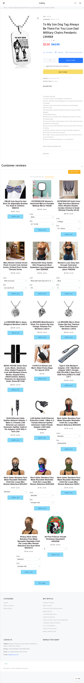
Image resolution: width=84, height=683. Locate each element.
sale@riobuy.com (13, 655)
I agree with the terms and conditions (57, 66)
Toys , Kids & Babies (49, 626)
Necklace (55, 81)
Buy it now (63, 72)
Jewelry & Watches (49, 617)
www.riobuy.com (53, 78)
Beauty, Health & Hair (49, 631)
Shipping (60, 52)
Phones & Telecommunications (52, 608)
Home (5, 8)
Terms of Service (9, 606)
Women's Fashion (48, 603)
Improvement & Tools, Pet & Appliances (55, 620)
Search (6, 603)
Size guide (49, 52)
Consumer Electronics (50, 614)
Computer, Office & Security (51, 623)
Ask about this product (76, 52)
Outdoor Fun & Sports (50, 628)
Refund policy (8, 608)
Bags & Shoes (47, 611)
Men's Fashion (47, 606)
